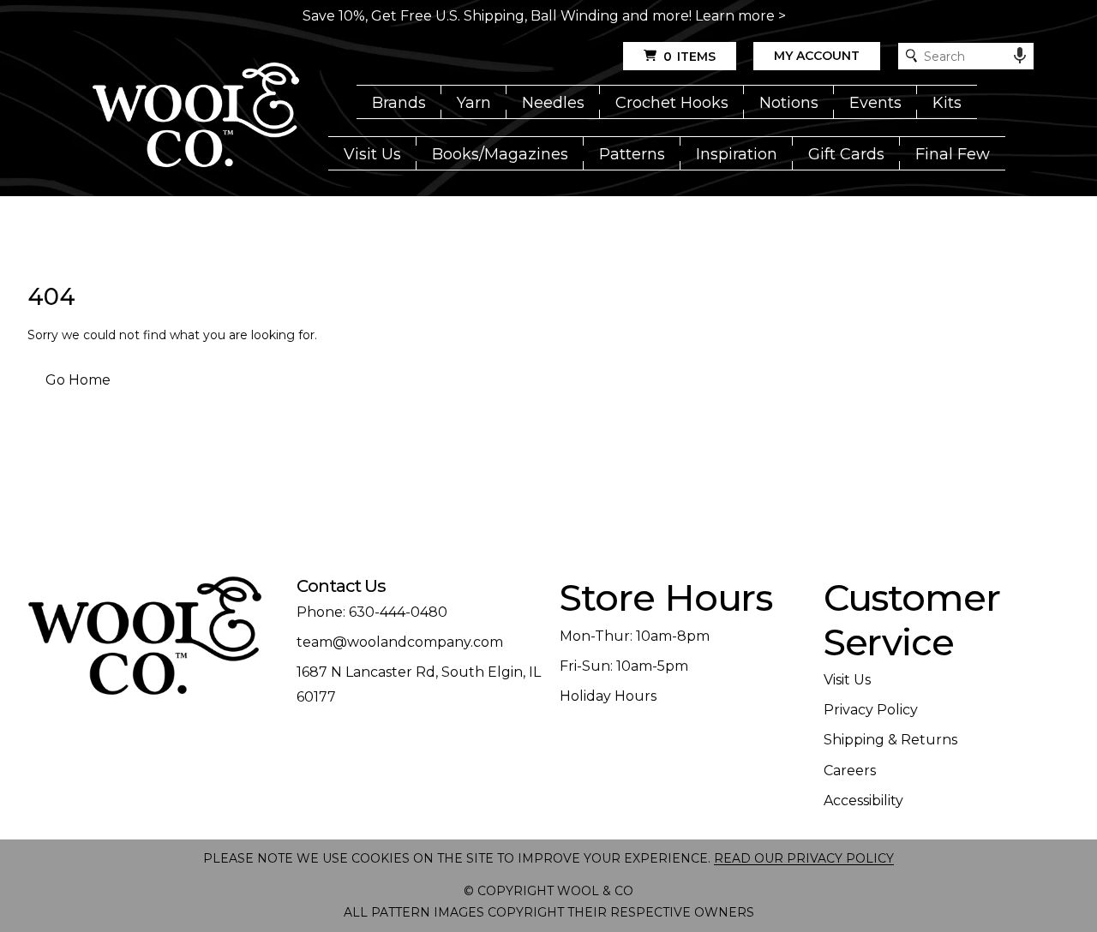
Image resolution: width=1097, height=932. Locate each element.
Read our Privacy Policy (804, 858)
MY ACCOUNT (817, 55)
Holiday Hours (608, 696)
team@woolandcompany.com (400, 642)
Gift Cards (846, 154)
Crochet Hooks (671, 102)
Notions (788, 102)
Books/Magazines (500, 154)
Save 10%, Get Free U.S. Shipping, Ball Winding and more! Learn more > (544, 16)
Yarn (474, 102)
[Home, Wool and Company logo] (196, 116)
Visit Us (372, 154)
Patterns (632, 154)
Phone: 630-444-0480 (372, 612)
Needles (553, 102)
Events (875, 102)
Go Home (78, 380)
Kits (947, 102)
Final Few (952, 154)
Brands (399, 102)
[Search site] (911, 56)
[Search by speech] (1020, 56)
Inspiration (736, 154)
